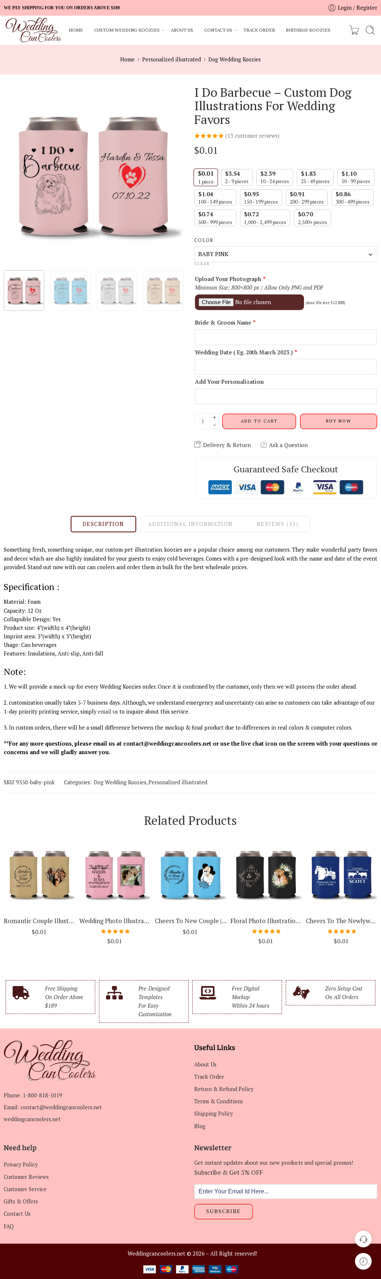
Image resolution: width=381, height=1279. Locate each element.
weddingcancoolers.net (32, 1119)
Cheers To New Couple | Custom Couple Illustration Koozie (191, 921)
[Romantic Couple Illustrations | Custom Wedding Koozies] (40, 874)
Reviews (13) (277, 523)
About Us (205, 1064)
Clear (202, 264)
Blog (199, 1126)
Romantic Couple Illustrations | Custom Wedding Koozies (40, 921)
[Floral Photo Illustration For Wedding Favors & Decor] (266, 874)
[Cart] (354, 30)
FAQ (9, 1226)
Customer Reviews (26, 1176)
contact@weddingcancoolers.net (61, 1107)
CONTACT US (218, 30)
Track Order (209, 1076)
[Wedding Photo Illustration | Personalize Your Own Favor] (115, 874)
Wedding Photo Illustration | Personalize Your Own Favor (115, 921)
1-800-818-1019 (42, 1095)
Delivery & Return (226, 445)
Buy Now (338, 421)
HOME (76, 30)
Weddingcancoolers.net (156, 1253)
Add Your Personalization (229, 381)
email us (108, 711)
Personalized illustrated (171, 59)
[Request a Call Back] (363, 1239)
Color (204, 240)
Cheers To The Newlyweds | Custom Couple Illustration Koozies (342, 921)
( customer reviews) (252, 135)
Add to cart (259, 421)
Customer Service (25, 1189)
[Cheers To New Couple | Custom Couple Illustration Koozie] (191, 874)
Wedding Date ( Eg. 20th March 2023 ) (246, 352)
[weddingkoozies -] (34, 30)
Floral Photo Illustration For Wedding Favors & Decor (266, 921)
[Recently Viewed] (363, 1261)
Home (127, 59)
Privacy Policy (21, 1164)
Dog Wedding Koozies (234, 59)
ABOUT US (182, 30)
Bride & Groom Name (225, 322)
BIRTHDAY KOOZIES (308, 30)
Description (103, 523)
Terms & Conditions (218, 1101)
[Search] (370, 30)
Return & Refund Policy (223, 1089)
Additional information (190, 523)
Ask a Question (288, 445)
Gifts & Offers (21, 1201)
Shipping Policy (213, 1113)
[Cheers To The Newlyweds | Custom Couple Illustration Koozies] (342, 874)
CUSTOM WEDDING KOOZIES (127, 30)
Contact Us (17, 1213)
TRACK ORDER (259, 30)
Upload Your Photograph (230, 279)
